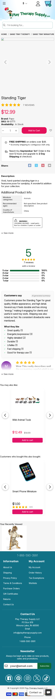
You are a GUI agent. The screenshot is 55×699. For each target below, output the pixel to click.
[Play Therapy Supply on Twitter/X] (36, 677)
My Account (34, 567)
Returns (7, 599)
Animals (27, 198)
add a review (28, 266)
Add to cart (27, 440)
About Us (7, 567)
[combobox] (29, 25)
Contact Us (8, 604)
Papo (11, 118)
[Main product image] (27, 39)
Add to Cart (34, 130)
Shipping (7, 572)
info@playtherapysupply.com (27, 632)
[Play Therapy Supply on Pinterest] (18, 677)
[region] (27, 62)
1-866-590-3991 (27, 555)
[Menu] (4, 3)
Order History (35, 572)
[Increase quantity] (16, 131)
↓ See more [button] (7, 233)
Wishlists (33, 583)
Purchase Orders (11, 588)
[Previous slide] (5, 415)
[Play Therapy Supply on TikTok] (46, 677)
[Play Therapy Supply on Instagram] (27, 677)
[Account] (38, 3)
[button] (3, 131)
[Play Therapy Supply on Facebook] (8, 677)
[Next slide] (49, 415)
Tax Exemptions (36, 578)
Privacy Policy (10, 578)
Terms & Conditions (12, 583)
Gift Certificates (10, 594)
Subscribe (44, 666)
